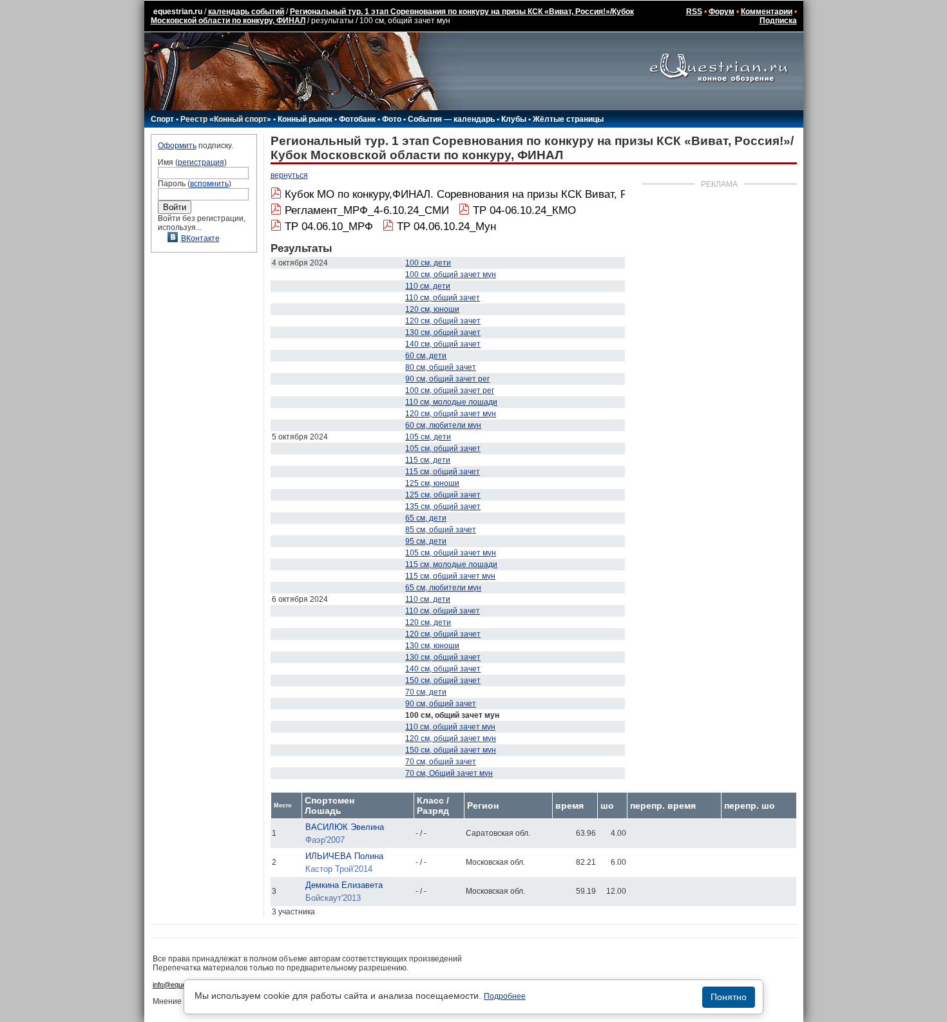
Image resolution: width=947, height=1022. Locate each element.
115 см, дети (427, 460)
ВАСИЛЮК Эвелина (344, 827)
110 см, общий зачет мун (450, 726)
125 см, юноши (432, 483)
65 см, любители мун (443, 587)
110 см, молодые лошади (451, 402)
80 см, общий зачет (440, 367)
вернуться (289, 175)
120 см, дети (428, 622)
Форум (721, 11)
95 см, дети (425, 541)
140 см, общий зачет (443, 344)
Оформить (177, 145)
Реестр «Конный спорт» (225, 119)
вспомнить (209, 183)
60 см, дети (425, 355)
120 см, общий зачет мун (450, 413)
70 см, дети (425, 692)
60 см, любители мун (443, 425)
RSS (694, 11)
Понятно (729, 997)
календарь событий (246, 11)
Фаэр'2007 (325, 840)
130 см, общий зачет (443, 332)
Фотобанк (357, 119)
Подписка (778, 20)
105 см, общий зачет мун (450, 552)
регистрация (201, 162)
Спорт (162, 119)
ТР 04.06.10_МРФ (329, 226)
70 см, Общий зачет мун (449, 773)
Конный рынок (305, 119)
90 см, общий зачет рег (447, 378)
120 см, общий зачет (443, 320)
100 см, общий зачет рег (449, 390)
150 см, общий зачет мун (450, 750)
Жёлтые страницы (568, 119)
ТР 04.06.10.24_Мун (446, 226)
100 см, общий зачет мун (450, 274)
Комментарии (766, 11)
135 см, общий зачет (443, 506)
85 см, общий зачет (440, 529)
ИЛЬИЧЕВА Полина (344, 856)
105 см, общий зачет (443, 448)
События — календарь (451, 119)
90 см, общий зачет (440, 703)
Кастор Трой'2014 (338, 869)
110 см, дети (427, 286)
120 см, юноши (432, 309)
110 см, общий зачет (442, 297)
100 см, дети (428, 262)
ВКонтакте (200, 238)
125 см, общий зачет (443, 494)
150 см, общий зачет (443, 680)
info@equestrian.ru (182, 984)
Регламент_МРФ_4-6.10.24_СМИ (367, 210)
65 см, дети (425, 518)
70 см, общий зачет (440, 761)
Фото (391, 119)
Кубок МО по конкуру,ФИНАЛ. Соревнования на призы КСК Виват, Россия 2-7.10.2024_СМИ (516, 194)
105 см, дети (428, 436)
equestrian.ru (177, 11)
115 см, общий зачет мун (450, 576)
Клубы (513, 119)
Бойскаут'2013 (333, 898)
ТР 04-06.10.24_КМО (524, 210)
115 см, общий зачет (442, 471)
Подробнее (505, 996)
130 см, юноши (432, 645)
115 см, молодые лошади (451, 564)
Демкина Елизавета (344, 885)
